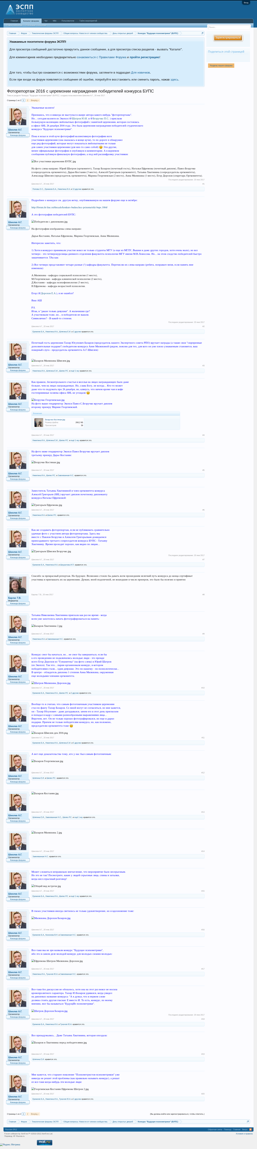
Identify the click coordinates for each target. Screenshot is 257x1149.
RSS (250, 1129)
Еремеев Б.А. (51, 189)
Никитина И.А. (64, 189)
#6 (203, 510)
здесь (174, 79)
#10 (203, 688)
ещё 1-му (75, 371)
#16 (203, 930)
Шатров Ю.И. (80, 118)
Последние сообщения (36, 25)
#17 (203, 969)
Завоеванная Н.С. (66, 475)
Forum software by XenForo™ (28, 1134)
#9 (203, 634)
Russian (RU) (11, 1129)
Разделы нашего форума (221, 65)
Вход (246, 3)
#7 (203, 559)
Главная (14, 21)
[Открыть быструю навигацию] (202, 33)
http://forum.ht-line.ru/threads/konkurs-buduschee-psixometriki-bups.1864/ (69, 207)
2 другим (75, 693)
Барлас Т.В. (14, 598)
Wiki (54, 21)
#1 (203, 184)
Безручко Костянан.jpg (55, 420)
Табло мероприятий (88, 21)
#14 (203, 851)
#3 (203, 366)
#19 (203, 1054)
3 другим (77, 332)
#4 (203, 435)
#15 (203, 891)
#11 (203, 738)
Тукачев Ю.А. (52, 974)
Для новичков (140, 72)
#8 (203, 594)
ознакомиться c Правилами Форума (101, 57)
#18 (203, 1019)
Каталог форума (31, 21)
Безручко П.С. (101, 118)
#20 (203, 1094)
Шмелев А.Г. (87, 95)
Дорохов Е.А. (48, 293)
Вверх (245, 1129)
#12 (203, 773)
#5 (203, 470)
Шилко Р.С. (64, 371)
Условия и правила (244, 1134)
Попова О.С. (38, 189)
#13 (203, 812)
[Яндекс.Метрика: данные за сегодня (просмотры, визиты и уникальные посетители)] (10, 1144)
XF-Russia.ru (18, 1136)
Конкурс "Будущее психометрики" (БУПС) (40, 95)
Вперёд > (35, 100)
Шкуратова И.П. (67, 565)
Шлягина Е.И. (65, 332)
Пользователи (68, 21)
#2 (203, 326)
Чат (46, 21)
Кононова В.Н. (51, 935)
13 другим (76, 189)
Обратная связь (215, 1129)
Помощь (227, 1129)
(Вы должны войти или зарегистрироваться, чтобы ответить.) (177, 1114)
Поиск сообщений (15, 25)
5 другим (77, 743)
